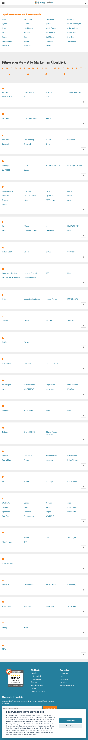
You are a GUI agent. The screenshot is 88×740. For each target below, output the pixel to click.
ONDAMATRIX (51, 33)
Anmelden (49, 708)
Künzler (27, 342)
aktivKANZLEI (29, 92)
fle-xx (4, 230)
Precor (4, 37)
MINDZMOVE (29, 389)
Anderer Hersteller (74, 92)
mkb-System (50, 389)
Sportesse (6, 512)
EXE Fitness (50, 200)
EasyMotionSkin (8, 191)
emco (69, 191)
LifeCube (27, 363)
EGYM (26, 24)
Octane (5, 432)
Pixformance (72, 456)
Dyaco (26, 170)
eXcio (26, 200)
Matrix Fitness (51, 28)
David (26, 166)
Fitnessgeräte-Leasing (38, 691)
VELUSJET (6, 46)
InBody (4, 28)
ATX (69, 97)
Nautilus (27, 33)
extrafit (4, 205)
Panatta (5, 456)
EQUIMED (49, 196)
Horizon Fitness (30, 278)
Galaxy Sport (7, 252)
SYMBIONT (50, 516)
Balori (4, 19)
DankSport (6, 166)
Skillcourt (27, 507)
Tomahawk (71, 41)
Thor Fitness (7, 542)
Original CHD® (29, 432)
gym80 (48, 24)
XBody (48, 46)
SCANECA (6, 503)
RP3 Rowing (72, 482)
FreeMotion (50, 230)
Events (33, 688)
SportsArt (27, 512)
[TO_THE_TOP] (83, 102)
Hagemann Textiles (9, 273)
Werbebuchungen (37, 685)
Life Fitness (28, 28)
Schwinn (27, 37)
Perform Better (51, 456)
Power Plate (71, 33)
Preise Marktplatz (37, 676)
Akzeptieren (70, 720)
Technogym (50, 41)
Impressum (64, 673)
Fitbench (27, 226)
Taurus (26, 538)
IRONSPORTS (72, 299)
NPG (69, 411)
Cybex (4, 24)
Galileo (26, 252)
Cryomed (27, 144)
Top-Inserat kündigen (67, 685)
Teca (47, 538)
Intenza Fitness (51, 299)
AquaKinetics (7, 97)
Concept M (50, 19)
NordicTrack (28, 411)
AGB (61, 676)
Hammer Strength (74, 24)
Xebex (26, 628)
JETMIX (5, 320)
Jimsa (26, 320)
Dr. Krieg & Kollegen (74, 166)
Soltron (48, 507)
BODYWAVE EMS (30, 118)
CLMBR (48, 140)
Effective (27, 191)
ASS (25, 97)
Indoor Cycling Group (32, 299)
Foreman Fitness (30, 230)
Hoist (69, 273)
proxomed (49, 460)
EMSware (5, 196)
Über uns (34, 682)
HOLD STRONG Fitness (11, 278)
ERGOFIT (70, 196)
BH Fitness (28, 19)
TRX (25, 542)
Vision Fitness (51, 585)
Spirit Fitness (72, 507)
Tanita (26, 41)
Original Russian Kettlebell (52, 433)
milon (4, 33)
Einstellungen (70, 726)
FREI (69, 230)
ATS (47, 97)
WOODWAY (28, 46)
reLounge (49, 482)
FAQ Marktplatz (36, 679)
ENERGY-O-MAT (30, 196)
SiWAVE (5, 507)
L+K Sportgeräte (52, 363)
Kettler (4, 342)
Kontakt (33, 673)
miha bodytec (72, 28)
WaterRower (6, 606)
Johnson (49, 320)
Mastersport (6, 385)
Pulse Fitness (72, 460)
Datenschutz (64, 679)
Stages (48, 512)
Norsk (48, 411)
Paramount (28, 456)
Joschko (70, 320)
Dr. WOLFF (6, 170)
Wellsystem (50, 606)
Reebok (27, 482)
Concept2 (71, 19)
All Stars (49, 92)
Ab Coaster (6, 92)
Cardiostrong (29, 140)
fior (3, 226)
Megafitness (50, 385)
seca (69, 503)
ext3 (69, 200)
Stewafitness (7, 41)
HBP (47, 273)
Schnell (27, 503)
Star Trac (70, 37)
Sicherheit (63, 682)
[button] (84, 3)
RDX (3, 482)
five (47, 226)
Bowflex (49, 118)
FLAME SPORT (73, 226)
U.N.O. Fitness (7, 563)
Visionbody (71, 585)
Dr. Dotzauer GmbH (53, 166)
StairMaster (50, 37)
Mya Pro (70, 389)
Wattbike (27, 606)
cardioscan (6, 140)
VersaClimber (29, 585)
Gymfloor (70, 252)
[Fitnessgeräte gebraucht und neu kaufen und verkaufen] (44, 2)
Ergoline (5, 200)
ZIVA (4, 649)
